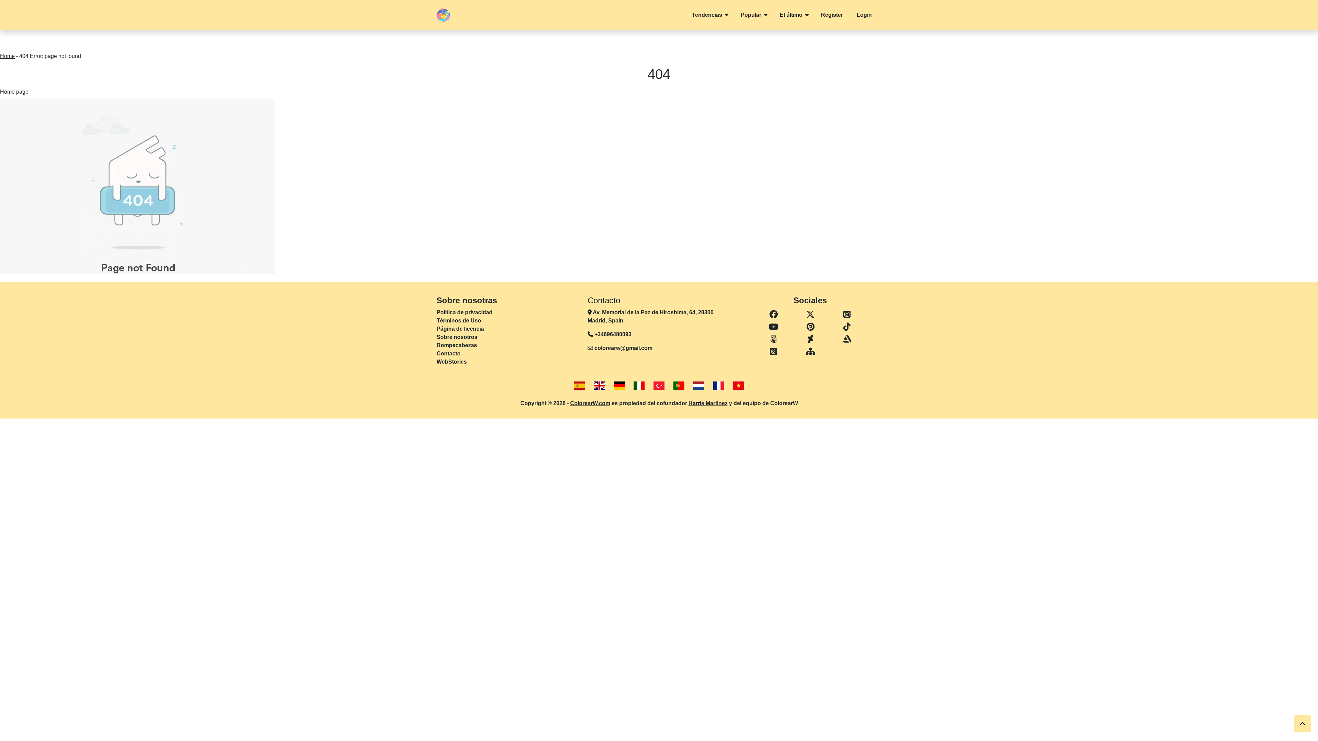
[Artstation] (847, 339)
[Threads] (773, 351)
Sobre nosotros (457, 337)
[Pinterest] (810, 327)
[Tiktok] (847, 327)
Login (864, 15)
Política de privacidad (465, 312)
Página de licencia (460, 329)
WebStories (452, 362)
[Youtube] (773, 327)
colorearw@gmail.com (623, 348)
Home (7, 56)
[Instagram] (847, 314)
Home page (14, 92)
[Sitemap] (810, 351)
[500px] (773, 339)
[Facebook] (773, 314)
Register (832, 15)
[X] (810, 314)
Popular (751, 15)
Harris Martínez (708, 403)
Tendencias (707, 15)
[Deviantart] (810, 339)
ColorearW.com (590, 403)
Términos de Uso (459, 321)
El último (791, 15)
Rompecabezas (457, 345)
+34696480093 (612, 334)
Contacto (449, 353)
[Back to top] (1302, 723)
